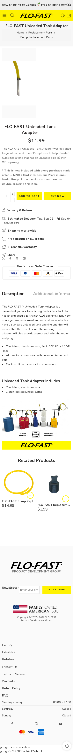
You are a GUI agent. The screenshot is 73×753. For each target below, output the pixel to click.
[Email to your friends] (24, 258)
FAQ (5, 695)
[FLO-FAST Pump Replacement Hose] (19, 483)
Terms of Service (13, 674)
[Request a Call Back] (66, 745)
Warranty (8, 681)
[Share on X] (3, 258)
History (7, 645)
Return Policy (11, 688)
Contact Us (9, 667)
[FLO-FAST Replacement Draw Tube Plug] (54, 484)
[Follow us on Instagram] (36, 724)
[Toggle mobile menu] (4, 15)
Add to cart (29, 196)
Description (13, 294)
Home (21, 32)
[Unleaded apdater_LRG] (19, 83)
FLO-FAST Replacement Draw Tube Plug (54, 505)
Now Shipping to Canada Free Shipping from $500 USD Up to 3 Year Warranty (36, 5)
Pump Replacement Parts (36, 37)
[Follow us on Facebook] (12, 723)
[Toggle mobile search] (12, 15)
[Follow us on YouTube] (60, 724)
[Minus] (13, 200)
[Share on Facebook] (10, 258)
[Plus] (13, 194)
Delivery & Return (19, 210)
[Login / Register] (62, 15)
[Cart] (69, 14)
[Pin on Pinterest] (17, 258)
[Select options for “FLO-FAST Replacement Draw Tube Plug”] (65, 498)
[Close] (68, 4)
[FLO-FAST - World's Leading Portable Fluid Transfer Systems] (36, 15)
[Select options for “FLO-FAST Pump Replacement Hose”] (30, 495)
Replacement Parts (40, 32)
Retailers (8, 659)
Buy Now (57, 196)
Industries (8, 652)
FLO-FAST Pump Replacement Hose (19, 501)
